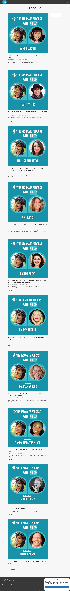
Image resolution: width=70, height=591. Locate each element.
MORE (45, 2)
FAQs (44, 590)
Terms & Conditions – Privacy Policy (60, 589)
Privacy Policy (39, 590)
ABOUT (27, 2)
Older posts (11, 575)
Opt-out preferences (51, 589)
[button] (68, 579)
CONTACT (50, 2)
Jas (19, 564)
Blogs (23, 59)
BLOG (40, 2)
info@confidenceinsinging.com (9, 584)
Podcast (25, 59)
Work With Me (21, 2)
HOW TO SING (34, 2)
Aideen (20, 59)
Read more (10, 65)
